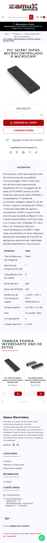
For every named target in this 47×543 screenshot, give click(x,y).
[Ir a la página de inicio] (23, 7)
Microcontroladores (22, 36)
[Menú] (3, 17)
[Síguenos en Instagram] (13, 444)
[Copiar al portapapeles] (36, 152)
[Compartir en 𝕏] (17, 152)
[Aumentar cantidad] (41, 115)
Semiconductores (32, 34)
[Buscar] (31, 17)
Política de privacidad (12, 468)
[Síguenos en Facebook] (17, 444)
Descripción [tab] (23, 167)
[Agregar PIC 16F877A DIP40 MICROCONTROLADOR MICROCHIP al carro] (18, 394)
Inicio (7, 34)
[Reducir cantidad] (5, 115)
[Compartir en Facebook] (10, 152)
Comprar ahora (23, 130)
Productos (17, 34)
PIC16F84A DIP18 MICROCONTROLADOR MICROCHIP (35, 380)
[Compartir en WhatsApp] (23, 152)
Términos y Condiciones (13, 465)
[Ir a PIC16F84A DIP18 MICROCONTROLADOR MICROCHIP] (34, 365)
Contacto (7, 461)
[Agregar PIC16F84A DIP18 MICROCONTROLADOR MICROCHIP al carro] (40, 394)
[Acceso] (37, 17)
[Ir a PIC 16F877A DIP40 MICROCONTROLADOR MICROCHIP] (12, 365)
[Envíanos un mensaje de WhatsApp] (42, 538)
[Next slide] (44, 401)
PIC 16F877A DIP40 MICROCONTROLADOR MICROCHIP (13, 380)
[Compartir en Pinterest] (30, 152)
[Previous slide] (3, 401)
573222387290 (13, 495)
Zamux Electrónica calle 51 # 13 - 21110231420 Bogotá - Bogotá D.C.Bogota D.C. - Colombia (19, 502)
